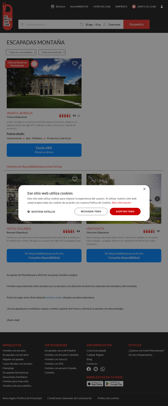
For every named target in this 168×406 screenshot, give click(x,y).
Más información (121, 202)
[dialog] (84, 203)
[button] (41, 211)
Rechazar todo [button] (91, 211)
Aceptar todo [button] (125, 211)
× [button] (144, 189)
